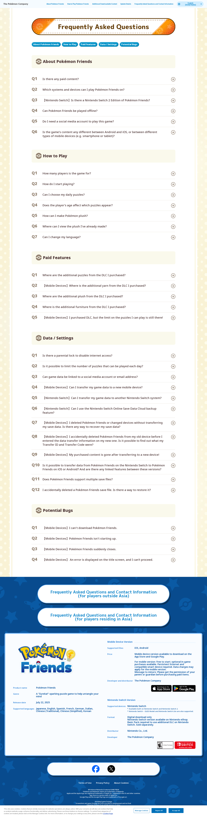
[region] (103, 810)
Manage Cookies (141, 810)
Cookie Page (108, 813)
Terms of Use (85, 782)
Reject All (159, 810)
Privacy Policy (102, 782)
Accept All (176, 810)
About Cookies (121, 782)
